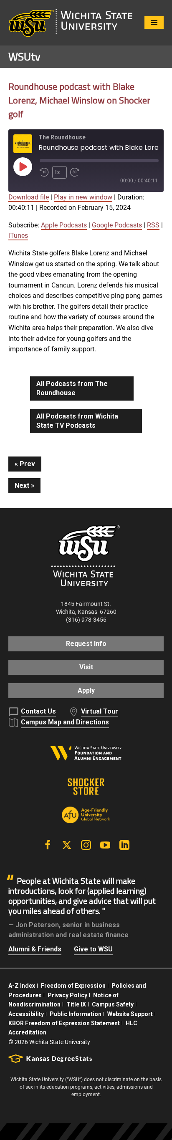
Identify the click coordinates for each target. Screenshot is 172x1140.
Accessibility (26, 1014)
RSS (153, 225)
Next (22, 485)
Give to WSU (93, 949)
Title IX (76, 1004)
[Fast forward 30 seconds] (76, 172)
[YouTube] (105, 845)
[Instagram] (86, 845)
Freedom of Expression (73, 985)
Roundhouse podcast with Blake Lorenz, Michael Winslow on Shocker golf (79, 100)
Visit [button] (86, 667)
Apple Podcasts (64, 225)
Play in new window (83, 197)
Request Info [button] (86, 644)
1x (57, 172)
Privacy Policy (67, 995)
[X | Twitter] (67, 845)
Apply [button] (86, 690)
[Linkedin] (124, 845)
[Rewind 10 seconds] (44, 172)
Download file (28, 197)
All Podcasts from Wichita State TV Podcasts (77, 420)
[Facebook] (48, 845)
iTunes (18, 236)
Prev (27, 464)
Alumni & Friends (34, 949)
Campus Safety (113, 1004)
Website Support (130, 1014)
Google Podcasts (117, 225)
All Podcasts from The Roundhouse (72, 388)
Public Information (75, 1014)
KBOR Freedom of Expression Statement (64, 1023)
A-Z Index (21, 985)
